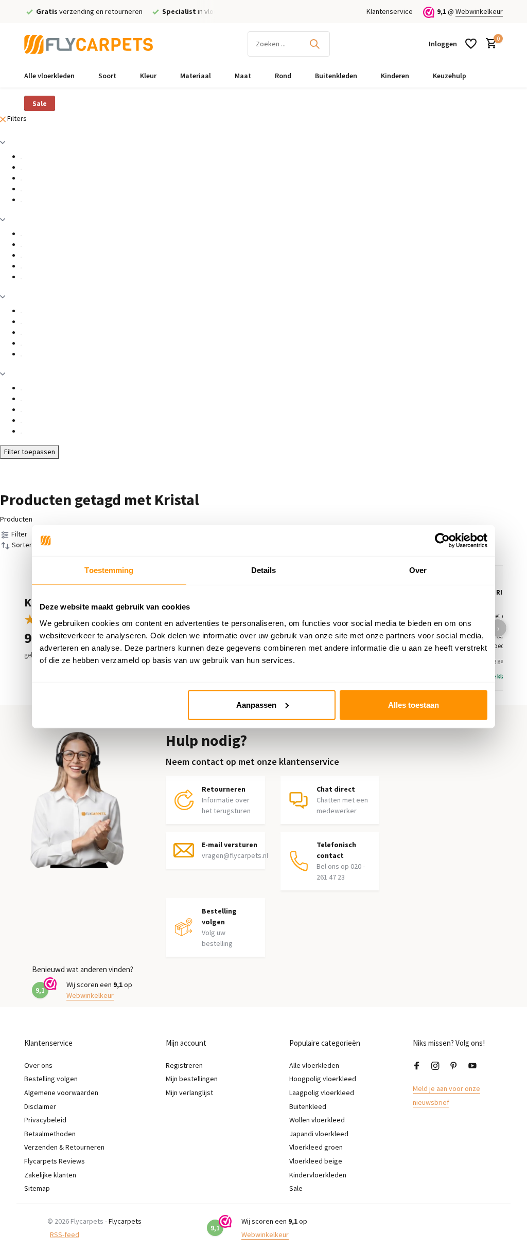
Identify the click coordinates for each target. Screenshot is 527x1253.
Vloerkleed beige (315, 1161)
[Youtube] (472, 1066)
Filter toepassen (29, 451)
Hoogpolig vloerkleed (322, 1078)
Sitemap (37, 1188)
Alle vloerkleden (49, 75)
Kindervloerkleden (317, 1174)
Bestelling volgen (51, 1078)
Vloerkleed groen (316, 1147)
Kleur (148, 75)
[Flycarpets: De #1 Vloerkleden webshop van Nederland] (88, 43)
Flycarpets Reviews (54, 1161)
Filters (16, 118)
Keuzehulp (449, 75)
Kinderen (395, 75)
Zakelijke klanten (50, 1174)
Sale (39, 103)
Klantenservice (389, 11)
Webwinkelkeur (479, 11)
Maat (243, 75)
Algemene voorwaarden (61, 1092)
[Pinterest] (454, 1066)
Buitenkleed (307, 1106)
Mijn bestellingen (192, 1078)
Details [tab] (263, 570)
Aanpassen (256, 704)
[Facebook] (417, 1066)
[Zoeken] (314, 44)
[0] (489, 44)
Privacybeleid (45, 1119)
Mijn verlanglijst (189, 1092)
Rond (283, 75)
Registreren (184, 1065)
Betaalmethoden (50, 1133)
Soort (107, 75)
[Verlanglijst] (471, 43)
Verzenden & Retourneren (64, 1147)
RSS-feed (64, 1234)
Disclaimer (40, 1106)
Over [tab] (418, 570)
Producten (16, 519)
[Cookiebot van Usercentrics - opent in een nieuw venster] (442, 540)
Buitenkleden (336, 75)
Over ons (38, 1065)
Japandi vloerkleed (318, 1133)
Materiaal (195, 75)
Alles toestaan (413, 704)
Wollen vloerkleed (317, 1119)
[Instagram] (435, 1066)
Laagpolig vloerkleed (321, 1092)
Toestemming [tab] (108, 570)
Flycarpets (125, 1221)
